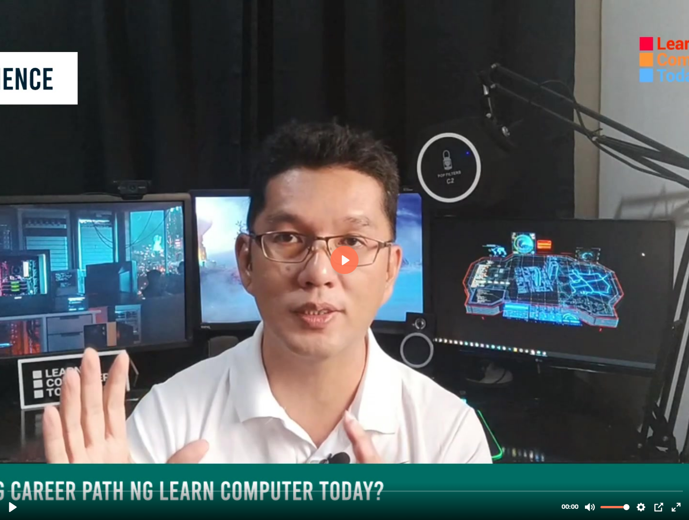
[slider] (345, 490)
